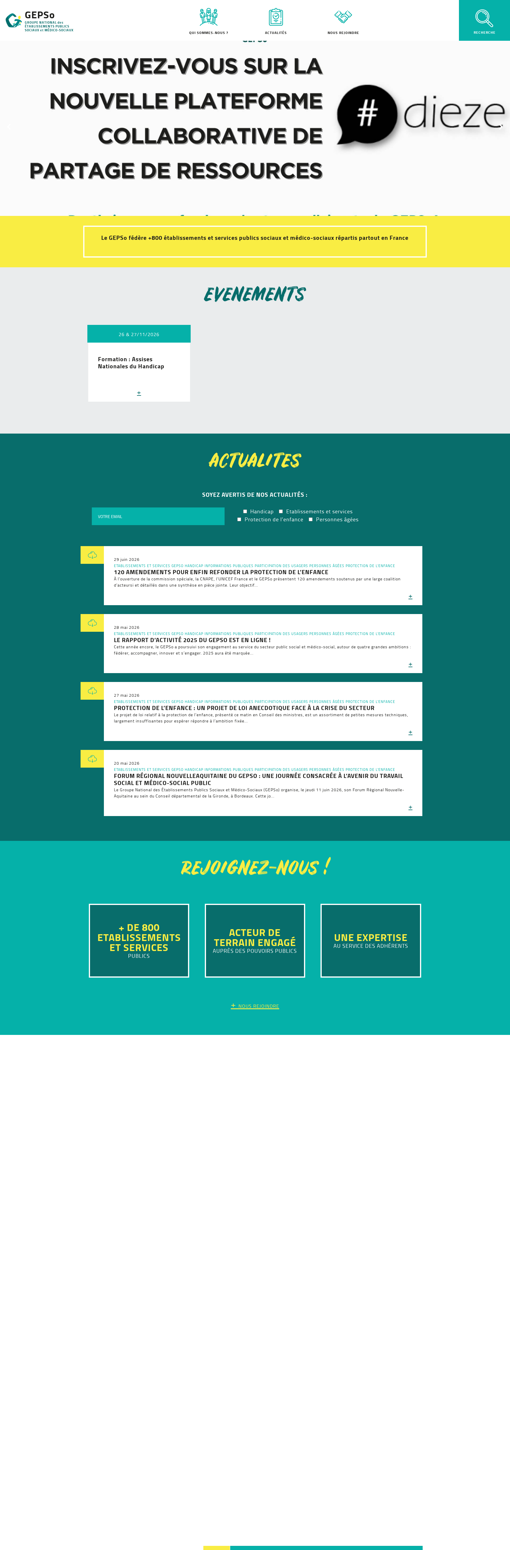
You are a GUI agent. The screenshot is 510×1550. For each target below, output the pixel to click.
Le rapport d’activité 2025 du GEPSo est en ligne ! (192, 640)
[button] (255, 126)
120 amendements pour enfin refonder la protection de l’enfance (221, 572)
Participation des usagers (281, 565)
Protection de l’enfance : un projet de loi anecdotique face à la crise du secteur (244, 708)
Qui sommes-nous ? (208, 32)
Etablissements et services (142, 565)
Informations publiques (229, 565)
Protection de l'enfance (370, 565)
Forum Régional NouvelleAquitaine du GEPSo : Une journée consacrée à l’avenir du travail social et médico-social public (258, 779)
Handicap (194, 565)
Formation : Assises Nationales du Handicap (131, 362)
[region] (255, 126)
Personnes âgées (326, 565)
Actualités (276, 32)
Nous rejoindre (343, 32)
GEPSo (177, 565)
